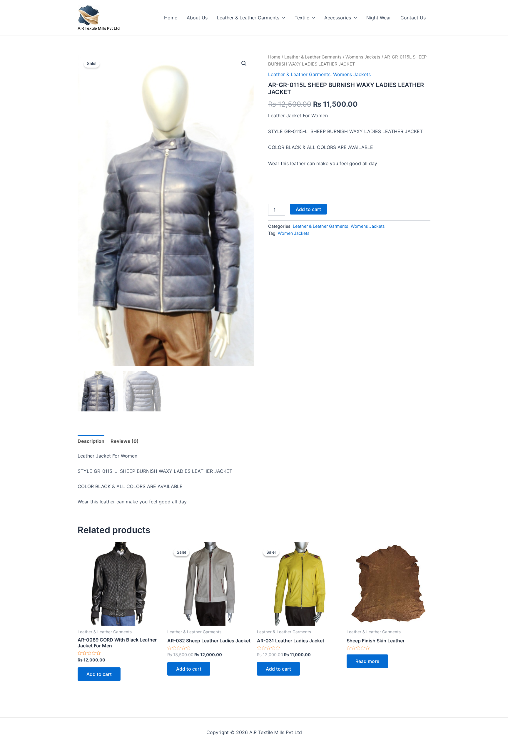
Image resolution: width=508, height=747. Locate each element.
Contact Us (413, 18)
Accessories (337, 18)
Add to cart (308, 209)
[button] (244, 63)
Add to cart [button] (99, 674)
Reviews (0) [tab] (125, 441)
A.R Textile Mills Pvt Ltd (99, 28)
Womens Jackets (362, 57)
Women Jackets (294, 233)
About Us (197, 18)
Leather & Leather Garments (248, 18)
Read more (367, 661)
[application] (282, 18)
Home (170, 18)
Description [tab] (91, 441)
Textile (302, 18)
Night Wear (378, 18)
